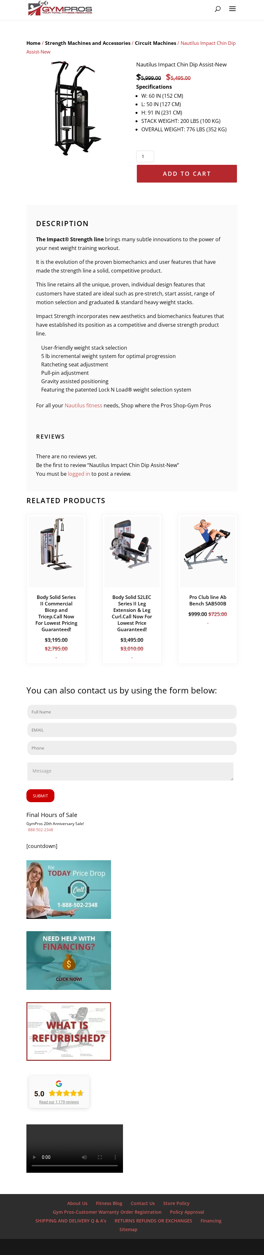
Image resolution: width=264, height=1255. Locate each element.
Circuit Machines (155, 43)
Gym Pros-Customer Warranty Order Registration (107, 1212)
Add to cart (187, 173)
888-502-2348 (40, 829)
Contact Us (143, 1203)
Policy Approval (187, 1212)
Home (33, 43)
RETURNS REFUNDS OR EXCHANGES (153, 1221)
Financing (211, 1221)
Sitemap (128, 1229)
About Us (77, 1203)
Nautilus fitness (83, 405)
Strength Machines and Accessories (87, 43)
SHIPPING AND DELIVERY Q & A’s (70, 1221)
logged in (79, 473)
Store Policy (176, 1203)
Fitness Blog (109, 1203)
